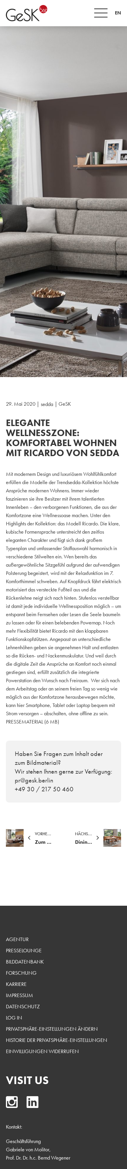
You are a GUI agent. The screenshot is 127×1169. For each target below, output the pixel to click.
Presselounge (24, 950)
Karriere (16, 984)
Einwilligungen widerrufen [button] (42, 1051)
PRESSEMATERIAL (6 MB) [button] (32, 721)
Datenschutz (23, 1006)
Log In (14, 1017)
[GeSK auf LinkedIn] (32, 1102)
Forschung (21, 972)
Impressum (19, 995)
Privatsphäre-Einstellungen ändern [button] (52, 1028)
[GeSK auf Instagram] (12, 1102)
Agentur (17, 939)
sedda (47, 404)
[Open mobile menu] (101, 13)
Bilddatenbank (25, 961)
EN (118, 13)
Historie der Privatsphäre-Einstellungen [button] (56, 1040)
